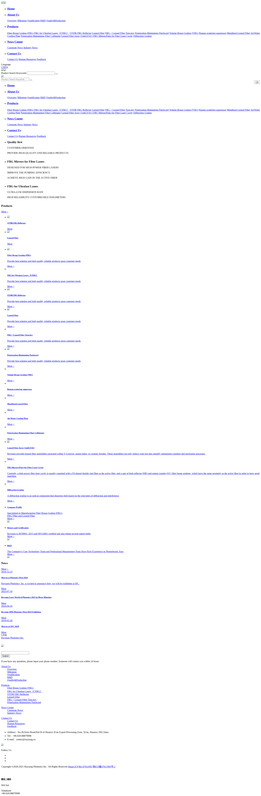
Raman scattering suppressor (212, 33)
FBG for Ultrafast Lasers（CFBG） (51, 33)
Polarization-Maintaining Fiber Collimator (41, 36)
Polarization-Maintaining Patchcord (152, 33)
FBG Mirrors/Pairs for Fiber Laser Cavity (113, 36)
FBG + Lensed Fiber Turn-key (119, 33)
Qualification (33, 20)
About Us (6, 666)
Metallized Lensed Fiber (238, 33)
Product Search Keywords (13, 73)
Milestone (22, 20)
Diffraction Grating (142, 36)
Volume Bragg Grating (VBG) (183, 33)
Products (5, 685)
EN (6, 67)
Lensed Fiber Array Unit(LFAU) (77, 36)
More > (4, 211)
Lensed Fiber (98, 33)
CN (3, 67)
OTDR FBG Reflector (80, 33)
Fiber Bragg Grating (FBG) (20, 33)
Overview (12, 20)
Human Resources (27, 59)
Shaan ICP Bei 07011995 (80, 766)
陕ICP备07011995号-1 (104, 766)
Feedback (41, 59)
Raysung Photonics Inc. (12, 637)
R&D (43, 20)
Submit (5, 656)
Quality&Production (56, 20)
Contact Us (12, 59)
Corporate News (15, 47)
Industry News (31, 47)
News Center (7, 707)
